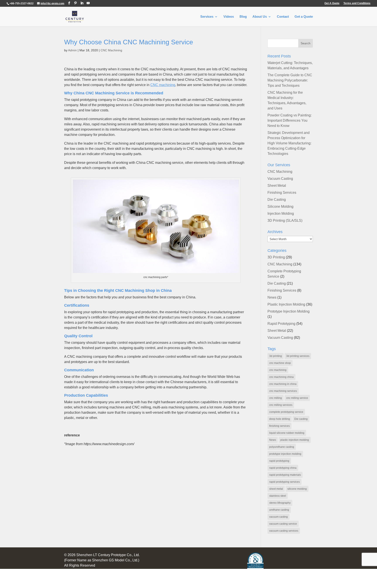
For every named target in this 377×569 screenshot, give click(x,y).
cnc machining (277, 370)
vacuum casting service (283, 523)
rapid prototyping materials (285, 474)
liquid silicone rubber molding (286, 432)
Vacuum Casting (280, 178)
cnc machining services (283, 391)
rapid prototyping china (282, 467)
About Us (259, 16)
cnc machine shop (280, 363)
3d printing (275, 356)
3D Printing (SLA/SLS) (284, 220)
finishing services (279, 425)
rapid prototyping (279, 460)
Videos (228, 16)
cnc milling (275, 398)
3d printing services (297, 356)
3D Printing (276, 257)
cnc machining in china (282, 384)
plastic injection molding (294, 439)
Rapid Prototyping (281, 323)
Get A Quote (331, 3)
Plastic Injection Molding (286, 304)
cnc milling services (280, 404)
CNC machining (162, 85)
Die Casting (276, 199)
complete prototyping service (286, 411)
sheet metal (276, 488)
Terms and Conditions (356, 3)
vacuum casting (278, 516)
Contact (283, 16)
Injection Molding (280, 213)
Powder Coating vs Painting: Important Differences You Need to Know (289, 120)
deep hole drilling (279, 418)
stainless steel (277, 495)
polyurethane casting (281, 446)
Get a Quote (304, 16)
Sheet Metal (276, 185)
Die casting (301, 418)
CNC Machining (111, 50)
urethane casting (279, 509)
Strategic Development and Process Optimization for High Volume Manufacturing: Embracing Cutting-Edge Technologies (289, 143)
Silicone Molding (280, 206)
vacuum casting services (283, 530)
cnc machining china (281, 377)
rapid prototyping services (284, 481)
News (271, 297)
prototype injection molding (285, 453)
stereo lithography (280, 502)
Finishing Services (281, 192)
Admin (72, 50)
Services (206, 16)
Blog (243, 16)
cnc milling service (297, 398)
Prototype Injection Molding (288, 311)
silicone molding (297, 488)
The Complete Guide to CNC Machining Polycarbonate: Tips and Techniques (289, 80)
